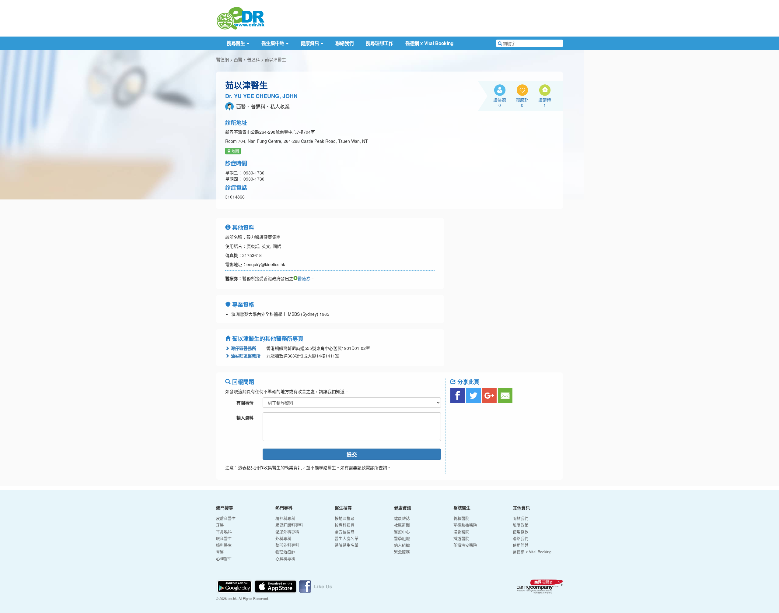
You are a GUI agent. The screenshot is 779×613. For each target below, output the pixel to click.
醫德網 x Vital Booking (429, 43)
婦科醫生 (224, 545)
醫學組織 (402, 538)
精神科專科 (285, 518)
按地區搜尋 (345, 518)
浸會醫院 (461, 531)
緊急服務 (402, 552)
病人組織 (402, 545)
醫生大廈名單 (346, 538)
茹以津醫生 (275, 59)
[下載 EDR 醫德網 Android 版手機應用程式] (235, 586)
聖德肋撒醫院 (465, 525)
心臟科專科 (285, 558)
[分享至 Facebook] (457, 395)
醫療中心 (402, 531)
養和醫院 (461, 518)
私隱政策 (521, 525)
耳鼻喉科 (224, 531)
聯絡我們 (344, 43)
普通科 (253, 59)
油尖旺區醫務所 (244, 356)
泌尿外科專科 (287, 531)
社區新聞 (402, 525)
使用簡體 (521, 545)
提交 (352, 454)
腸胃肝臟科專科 (289, 525)
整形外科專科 (287, 545)
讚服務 (522, 102)
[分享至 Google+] (489, 395)
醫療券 (304, 278)
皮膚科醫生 (226, 518)
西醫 (238, 59)
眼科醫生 (224, 538)
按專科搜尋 (345, 525)
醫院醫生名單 (346, 545)
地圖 (235, 150)
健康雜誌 (402, 518)
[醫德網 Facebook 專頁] (315, 586)
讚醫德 (499, 102)
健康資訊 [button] (310, 43)
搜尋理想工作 (379, 43)
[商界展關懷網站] (540, 587)
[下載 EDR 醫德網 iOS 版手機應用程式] (276, 586)
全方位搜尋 (345, 531)
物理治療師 (285, 552)
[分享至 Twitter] (473, 395)
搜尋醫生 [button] (236, 43)
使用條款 (521, 531)
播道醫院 (461, 538)
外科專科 (283, 538)
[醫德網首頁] (240, 18)
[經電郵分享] (505, 395)
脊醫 (220, 552)
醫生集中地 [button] (273, 43)
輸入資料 (244, 417)
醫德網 (222, 59)
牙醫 (220, 525)
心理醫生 (224, 558)
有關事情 (244, 403)
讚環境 (544, 102)
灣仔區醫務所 (242, 348)
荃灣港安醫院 (465, 545)
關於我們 (521, 518)
